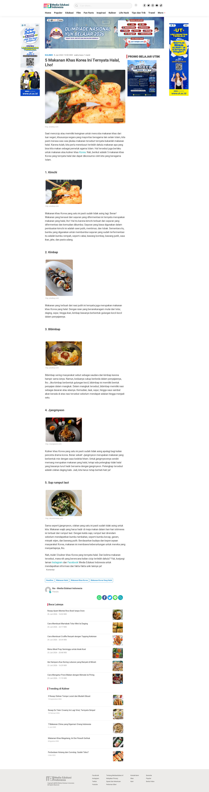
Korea (82, 152)
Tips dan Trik (139, 13)
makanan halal (62, 580)
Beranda (149, 775)
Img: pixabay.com (51, 127)
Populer (58, 13)
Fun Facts (89, 13)
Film (78, 13)
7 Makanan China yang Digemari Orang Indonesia (69, 724)
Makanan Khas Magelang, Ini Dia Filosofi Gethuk (69, 738)
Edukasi (69, 13)
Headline (49, 580)
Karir (132, 781)
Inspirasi (101, 13)
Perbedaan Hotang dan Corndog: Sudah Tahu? (68, 752)
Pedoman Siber (111, 784)
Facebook (95, 775)
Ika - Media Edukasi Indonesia (67, 588)
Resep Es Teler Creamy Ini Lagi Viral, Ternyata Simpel (71, 710)
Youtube (95, 784)
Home (48, 13)
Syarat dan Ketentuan (113, 781)
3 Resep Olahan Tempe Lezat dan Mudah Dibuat (69, 696)
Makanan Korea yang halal (101, 580)
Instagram (95, 778)
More (160, 13)
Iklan (132, 778)
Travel (151, 13)
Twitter (94, 781)
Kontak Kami (135, 775)
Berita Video (150, 781)
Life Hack (124, 13)
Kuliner (112, 13)
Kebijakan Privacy (112, 778)
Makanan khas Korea (79, 580)
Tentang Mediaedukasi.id (114, 775)
